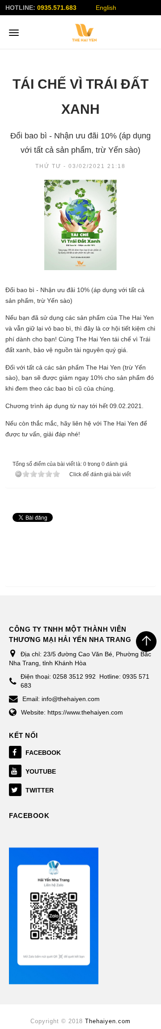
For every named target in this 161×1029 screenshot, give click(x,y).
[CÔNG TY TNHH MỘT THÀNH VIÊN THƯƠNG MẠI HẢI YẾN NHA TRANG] (84, 32)
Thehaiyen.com (108, 1021)
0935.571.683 (56, 7)
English (106, 7)
